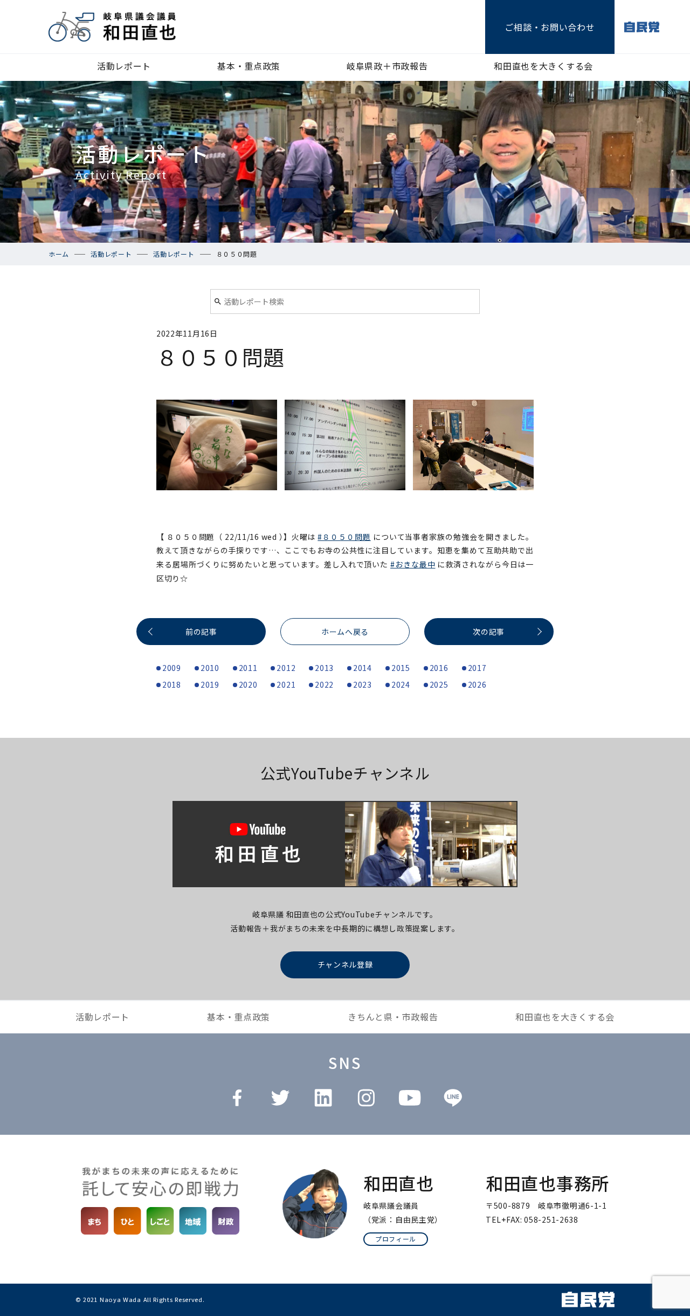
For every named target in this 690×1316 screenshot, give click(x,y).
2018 (171, 684)
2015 (400, 667)
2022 (324, 684)
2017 (477, 667)
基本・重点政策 (248, 65)
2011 (248, 667)
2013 (324, 667)
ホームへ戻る (345, 631)
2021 (286, 684)
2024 (400, 684)
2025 (439, 684)
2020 (248, 684)
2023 (362, 684)
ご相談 (550, 26)
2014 (362, 667)
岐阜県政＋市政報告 (387, 65)
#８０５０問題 (344, 536)
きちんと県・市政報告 (393, 1016)
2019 (210, 684)
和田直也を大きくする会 (543, 65)
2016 (439, 667)
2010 (210, 667)
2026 (477, 684)
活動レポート (124, 65)
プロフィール (395, 1238)
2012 (286, 667)
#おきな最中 (412, 564)
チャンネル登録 (345, 964)
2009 (171, 667)
